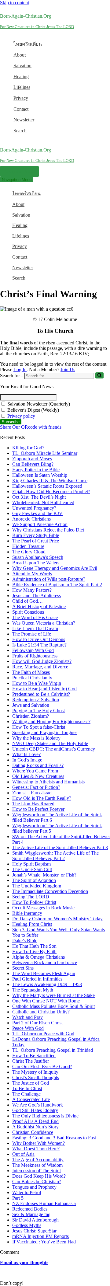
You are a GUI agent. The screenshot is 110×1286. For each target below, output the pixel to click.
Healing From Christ (32, 924)
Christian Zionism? (30, 716)
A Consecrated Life (31, 1099)
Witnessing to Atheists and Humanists (48, 781)
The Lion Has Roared (33, 803)
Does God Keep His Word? (39, 1176)
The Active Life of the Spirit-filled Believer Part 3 (60, 847)
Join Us (68, 369)
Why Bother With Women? (38, 1143)
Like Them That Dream (35, 628)
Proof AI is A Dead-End (35, 1121)
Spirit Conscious (28, 612)
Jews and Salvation (30, 705)
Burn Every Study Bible (35, 535)
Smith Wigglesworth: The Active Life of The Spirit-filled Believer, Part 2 (55, 855)
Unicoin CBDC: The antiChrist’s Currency (53, 748)
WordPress (48, 1272)
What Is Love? (26, 754)
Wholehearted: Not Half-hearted (43, 502)
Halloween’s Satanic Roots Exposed (47, 486)
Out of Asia (23, 1154)
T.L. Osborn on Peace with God (43, 1033)
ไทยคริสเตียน (27, 44)
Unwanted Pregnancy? (34, 508)
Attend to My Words (32, 573)
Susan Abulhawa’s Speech (37, 557)
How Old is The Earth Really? (41, 798)
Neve (5, 1272)
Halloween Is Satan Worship (39, 475)
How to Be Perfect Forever (38, 809)
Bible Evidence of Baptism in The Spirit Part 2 (57, 584)
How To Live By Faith (34, 951)
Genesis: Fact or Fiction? (36, 787)
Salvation (22, 65)
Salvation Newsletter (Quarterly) (38, 403)
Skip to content (14, 2)
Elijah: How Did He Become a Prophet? (51, 491)
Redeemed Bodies (29, 1208)
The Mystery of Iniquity (35, 1072)
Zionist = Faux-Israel (32, 792)
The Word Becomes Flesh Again (43, 973)
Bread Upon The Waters (35, 562)
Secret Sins (23, 968)
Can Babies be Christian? (36, 1181)
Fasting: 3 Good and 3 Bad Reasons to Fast (54, 1137)
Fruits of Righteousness (34, 655)
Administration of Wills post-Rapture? (48, 579)
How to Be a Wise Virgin (36, 683)
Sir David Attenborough (35, 1219)
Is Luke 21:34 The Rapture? (39, 644)
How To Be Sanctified (34, 1055)
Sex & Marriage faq (31, 1214)
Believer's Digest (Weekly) (32, 410)
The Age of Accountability (38, 1159)
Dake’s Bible (24, 940)
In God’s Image (27, 759)
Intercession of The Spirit (36, 1170)
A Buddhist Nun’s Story (35, 1126)
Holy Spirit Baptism (31, 863)
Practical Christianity (32, 677)
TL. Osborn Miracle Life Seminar (44, 453)
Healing (21, 76)
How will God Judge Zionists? (42, 661)
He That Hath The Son (34, 946)
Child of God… (27, 601)
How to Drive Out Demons (38, 639)
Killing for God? (28, 447)
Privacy (20, 98)
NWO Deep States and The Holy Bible (50, 743)
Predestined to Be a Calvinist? (41, 694)
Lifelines (21, 87)
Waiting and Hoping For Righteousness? (51, 721)
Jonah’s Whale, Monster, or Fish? (44, 874)
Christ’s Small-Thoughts (35, 1077)
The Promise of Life (31, 633)
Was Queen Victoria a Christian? (43, 623)
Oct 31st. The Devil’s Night (39, 497)
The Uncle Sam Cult (32, 869)
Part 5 (18, 1198)
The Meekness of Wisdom (37, 1165)
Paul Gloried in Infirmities (37, 978)
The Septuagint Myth (32, 989)
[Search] (99, 375)
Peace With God (28, 1028)
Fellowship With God (33, 650)
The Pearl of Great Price (35, 540)
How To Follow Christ (34, 902)
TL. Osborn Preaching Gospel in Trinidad (52, 1050)
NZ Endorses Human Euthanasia (44, 1203)
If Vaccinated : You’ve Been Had (44, 1241)
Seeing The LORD (30, 896)
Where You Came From (35, 770)
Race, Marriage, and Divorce (40, 666)
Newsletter (23, 119)
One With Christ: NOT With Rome (46, 1000)
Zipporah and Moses (32, 458)
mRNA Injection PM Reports (40, 1236)
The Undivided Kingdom (36, 885)
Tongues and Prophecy (34, 1187)
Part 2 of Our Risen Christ (37, 1022)
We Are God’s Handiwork (37, 1104)
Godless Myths (26, 1225)
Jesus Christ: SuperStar (34, 1230)
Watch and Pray (27, 1017)
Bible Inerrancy (27, 913)
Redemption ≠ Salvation (35, 699)
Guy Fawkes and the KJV (37, 513)
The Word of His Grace (35, 617)
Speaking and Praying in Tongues (44, 732)
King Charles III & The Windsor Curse (49, 480)
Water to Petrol (26, 1192)
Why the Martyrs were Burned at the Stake (53, 995)
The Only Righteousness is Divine (45, 1115)
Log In (20, 369)
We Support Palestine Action (40, 524)
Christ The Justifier (30, 1061)
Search (20, 130)
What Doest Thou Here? (36, 1148)
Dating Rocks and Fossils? (38, 765)
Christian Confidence (32, 1132)
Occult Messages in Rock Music (43, 907)
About (19, 55)
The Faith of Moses (31, 672)
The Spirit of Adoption (34, 880)
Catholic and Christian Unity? (41, 1011)
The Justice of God (30, 1083)
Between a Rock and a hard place (44, 962)
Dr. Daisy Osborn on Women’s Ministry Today (57, 918)
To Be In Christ (27, 1088)
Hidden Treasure (28, 546)
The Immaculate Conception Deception (50, 891)
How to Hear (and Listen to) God (44, 688)
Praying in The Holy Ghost (38, 710)
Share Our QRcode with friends (30, 427)
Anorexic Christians (31, 518)
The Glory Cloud (29, 551)
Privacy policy (21, 416)
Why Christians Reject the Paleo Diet (48, 529)
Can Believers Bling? (32, 464)
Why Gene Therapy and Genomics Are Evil (54, 568)
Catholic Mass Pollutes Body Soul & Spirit (53, 1006)
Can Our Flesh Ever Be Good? (42, 1066)
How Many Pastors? (32, 590)
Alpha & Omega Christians (38, 957)
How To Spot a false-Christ (38, 727)
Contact (20, 109)
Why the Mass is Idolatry (36, 738)
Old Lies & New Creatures (38, 776)
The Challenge (26, 1093)
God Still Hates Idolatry (35, 1110)
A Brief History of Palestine (39, 606)
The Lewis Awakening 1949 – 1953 (47, 984)
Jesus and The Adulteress (36, 595)
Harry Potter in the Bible (36, 469)
